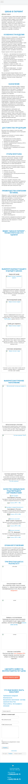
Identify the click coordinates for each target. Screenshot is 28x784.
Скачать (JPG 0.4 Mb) (15, 514)
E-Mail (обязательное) (7, 724)
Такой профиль (7, 319)
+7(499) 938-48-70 (14, 779)
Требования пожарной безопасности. (10, 697)
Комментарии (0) (6, 711)
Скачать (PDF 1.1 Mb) (15, 502)
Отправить (5, 747)
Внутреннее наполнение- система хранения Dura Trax (14, 701)
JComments (14, 750)
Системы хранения (13, 481)
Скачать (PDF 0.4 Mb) (15, 526)
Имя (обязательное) (6, 719)
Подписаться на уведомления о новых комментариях (11, 742)
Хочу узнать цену (11, 677)
